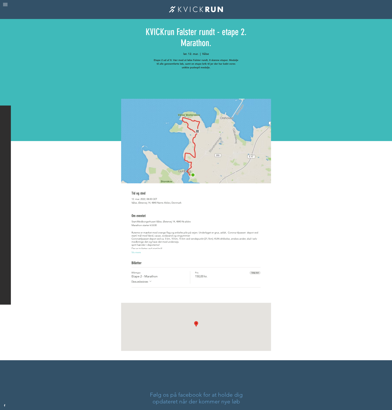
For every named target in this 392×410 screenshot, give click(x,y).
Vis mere (136, 252)
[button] (5, 4)
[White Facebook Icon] (4, 405)
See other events (196, 84)
